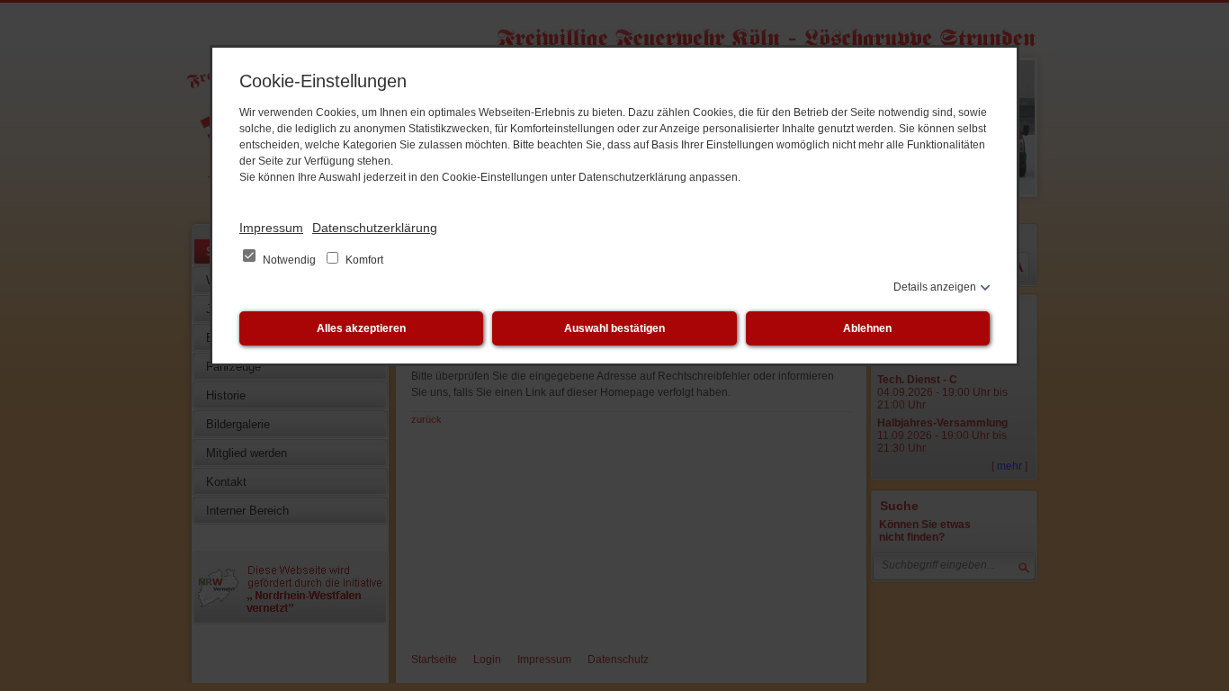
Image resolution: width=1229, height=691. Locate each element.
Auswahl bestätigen (614, 328)
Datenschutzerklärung (374, 227)
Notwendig (289, 260)
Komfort (363, 260)
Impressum (271, 227)
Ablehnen (867, 328)
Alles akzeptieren (361, 328)
